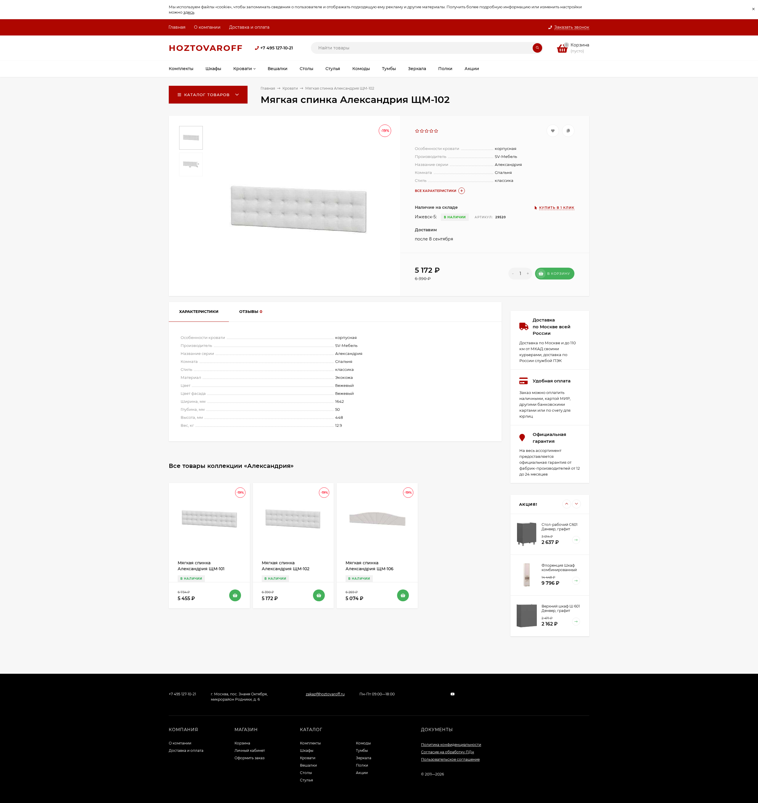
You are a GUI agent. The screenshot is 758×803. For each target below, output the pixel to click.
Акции (362, 772)
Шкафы (306, 750)
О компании (207, 27)
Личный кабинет (250, 750)
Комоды (363, 743)
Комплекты (310, 743)
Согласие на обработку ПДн (447, 752)
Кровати (290, 88)
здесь (188, 12)
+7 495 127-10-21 (276, 48)
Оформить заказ (249, 758)
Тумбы (362, 750)
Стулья (306, 780)
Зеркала (363, 758)
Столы (306, 772)
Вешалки (308, 765)
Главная (176, 27)
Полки (362, 765)
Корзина (242, 743)
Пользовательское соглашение (450, 759)
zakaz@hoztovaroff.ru (325, 694)
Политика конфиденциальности (451, 744)
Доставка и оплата (249, 27)
